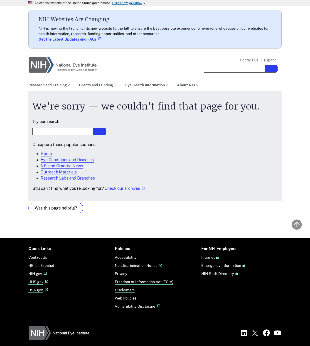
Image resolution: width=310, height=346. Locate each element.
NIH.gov (35, 274)
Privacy (121, 274)
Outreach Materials (59, 172)
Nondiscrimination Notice (136, 265)
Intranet (208, 258)
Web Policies (125, 298)
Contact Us (249, 60)
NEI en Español (41, 265)
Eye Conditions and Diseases (67, 159)
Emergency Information (221, 266)
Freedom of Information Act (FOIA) (144, 282)
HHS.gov (35, 282)
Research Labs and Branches (68, 178)
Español (271, 60)
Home (46, 153)
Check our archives (122, 188)
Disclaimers (125, 290)
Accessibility (126, 257)
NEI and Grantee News (62, 165)
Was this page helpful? (56, 208)
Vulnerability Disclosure (135, 306)
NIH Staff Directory (218, 274)
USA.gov (35, 290)
